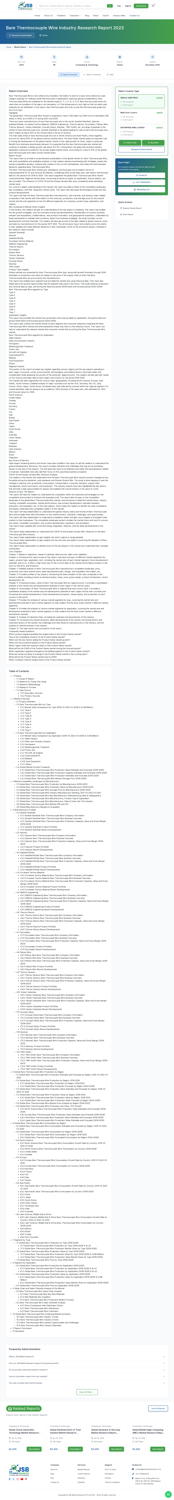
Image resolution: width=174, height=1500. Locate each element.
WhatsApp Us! (143, 189)
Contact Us (134, 15)
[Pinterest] (26, 1479)
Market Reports (84, 1469)
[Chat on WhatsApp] (168, 1494)
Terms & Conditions (112, 1482)
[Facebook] (9, 1479)
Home (37, 15)
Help (119, 6)
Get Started (141, 6)
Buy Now (155, 142)
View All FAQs (85, 1392)
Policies (108, 1478)
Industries (74, 15)
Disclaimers (109, 1474)
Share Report (128, 214)
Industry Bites (119, 15)
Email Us (143, 175)
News (95, 15)
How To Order (110, 1469)
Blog (87, 15)
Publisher (61, 15)
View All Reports (158, 1408)
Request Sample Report (22, 35)
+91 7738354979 (143, 182)
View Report (34, 1449)
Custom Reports (84, 1474)
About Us (48, 15)
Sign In (128, 6)
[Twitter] (13, 1479)
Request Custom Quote (141, 149)
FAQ (52, 1478)
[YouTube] (22, 1479)
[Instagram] (18, 1479)
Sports (106, 15)
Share (44, 35)
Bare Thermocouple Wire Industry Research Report (50, 47)
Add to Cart (131, 142)
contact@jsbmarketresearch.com (148, 1469)
